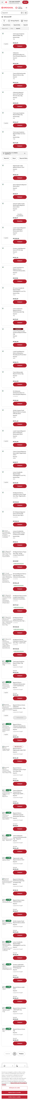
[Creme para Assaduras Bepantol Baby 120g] (7, 665)
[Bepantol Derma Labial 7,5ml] (7, 991)
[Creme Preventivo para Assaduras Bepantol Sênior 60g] (7, 333)
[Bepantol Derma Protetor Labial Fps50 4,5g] (7, 1012)
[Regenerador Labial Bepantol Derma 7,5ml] (7, 170)
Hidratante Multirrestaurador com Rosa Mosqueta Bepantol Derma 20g (19, 54)
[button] (2, 2)
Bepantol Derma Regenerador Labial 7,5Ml (19, 749)
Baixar (25, 2)
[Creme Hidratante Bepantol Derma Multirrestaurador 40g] (7, 313)
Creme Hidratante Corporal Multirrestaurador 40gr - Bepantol (19, 837)
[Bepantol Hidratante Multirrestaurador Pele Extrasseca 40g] (7, 883)
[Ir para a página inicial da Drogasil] (7, 8)
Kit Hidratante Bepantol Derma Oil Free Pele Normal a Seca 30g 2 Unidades (19, 513)
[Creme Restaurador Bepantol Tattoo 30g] (7, 376)
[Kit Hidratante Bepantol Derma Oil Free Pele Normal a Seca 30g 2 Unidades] (7, 516)
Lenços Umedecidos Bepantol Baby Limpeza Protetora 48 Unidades (19, 533)
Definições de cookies (14, 1087)
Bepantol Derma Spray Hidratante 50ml (18, 901)
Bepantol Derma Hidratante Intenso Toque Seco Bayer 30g (19, 769)
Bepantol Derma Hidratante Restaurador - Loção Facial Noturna (19, 684)
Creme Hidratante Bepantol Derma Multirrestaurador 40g (18, 310)
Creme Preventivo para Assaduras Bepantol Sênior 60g (19, 332)
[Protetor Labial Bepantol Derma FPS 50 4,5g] (7, 252)
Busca (12, 28)
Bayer (14, 158)
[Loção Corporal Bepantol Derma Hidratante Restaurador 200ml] (7, 435)
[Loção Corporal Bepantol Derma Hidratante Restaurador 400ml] (7, 232)
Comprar (19, 46)
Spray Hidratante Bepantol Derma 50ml (19, 185)
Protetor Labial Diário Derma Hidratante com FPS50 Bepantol (19, 966)
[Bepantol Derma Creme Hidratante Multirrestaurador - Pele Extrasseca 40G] (7, 709)
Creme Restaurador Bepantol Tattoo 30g (18, 373)
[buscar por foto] (25, 12)
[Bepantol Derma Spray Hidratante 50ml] (7, 904)
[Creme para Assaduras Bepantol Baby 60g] (7, 117)
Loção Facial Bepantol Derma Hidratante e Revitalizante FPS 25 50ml (19, 353)
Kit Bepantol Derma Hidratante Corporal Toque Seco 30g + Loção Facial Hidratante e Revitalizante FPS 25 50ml (19, 641)
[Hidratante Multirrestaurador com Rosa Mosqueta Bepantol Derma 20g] (7, 57)
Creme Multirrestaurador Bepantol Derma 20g (19, 74)
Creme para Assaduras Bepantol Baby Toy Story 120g (19, 133)
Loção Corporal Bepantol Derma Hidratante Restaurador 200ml (19, 432)
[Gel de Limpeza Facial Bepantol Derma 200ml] (7, 925)
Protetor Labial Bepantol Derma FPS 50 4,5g (19, 249)
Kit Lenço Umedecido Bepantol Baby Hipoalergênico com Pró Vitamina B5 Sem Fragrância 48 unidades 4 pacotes (19, 289)
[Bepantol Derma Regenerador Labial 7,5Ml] (7, 751)
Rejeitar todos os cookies (14, 1092)
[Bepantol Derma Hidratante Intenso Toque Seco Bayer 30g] (7, 772)
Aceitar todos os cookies (14, 1097)
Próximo (21, 1053)
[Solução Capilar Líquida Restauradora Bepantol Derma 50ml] (7, 208)
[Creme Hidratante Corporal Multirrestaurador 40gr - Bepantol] (7, 840)
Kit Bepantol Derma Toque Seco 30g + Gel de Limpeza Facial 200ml (19, 553)
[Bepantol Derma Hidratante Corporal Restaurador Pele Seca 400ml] (7, 817)
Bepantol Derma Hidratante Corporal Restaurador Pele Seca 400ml (18, 814)
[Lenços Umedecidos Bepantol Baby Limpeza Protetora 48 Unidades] (7, 535)
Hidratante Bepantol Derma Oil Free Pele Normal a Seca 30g (18, 94)
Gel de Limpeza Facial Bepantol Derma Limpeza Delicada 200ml (19, 412)
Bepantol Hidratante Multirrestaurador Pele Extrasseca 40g (18, 881)
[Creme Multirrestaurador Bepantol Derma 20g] (7, 77)
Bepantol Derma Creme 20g (19, 1030)
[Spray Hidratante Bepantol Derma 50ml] (7, 189)
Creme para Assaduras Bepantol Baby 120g (18, 662)
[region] (14, 1084)
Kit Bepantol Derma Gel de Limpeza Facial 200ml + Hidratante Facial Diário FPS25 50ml (20, 597)
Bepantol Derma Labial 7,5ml (18, 988)
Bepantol (15, 58)
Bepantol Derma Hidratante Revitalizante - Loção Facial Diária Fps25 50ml (19, 726)
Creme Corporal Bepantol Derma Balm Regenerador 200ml (19, 453)
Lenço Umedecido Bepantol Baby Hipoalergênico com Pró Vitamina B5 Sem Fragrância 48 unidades (19, 474)
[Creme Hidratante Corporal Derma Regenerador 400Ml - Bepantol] (7, 794)
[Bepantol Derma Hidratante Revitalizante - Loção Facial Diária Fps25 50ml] (7, 728)
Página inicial (5, 28)
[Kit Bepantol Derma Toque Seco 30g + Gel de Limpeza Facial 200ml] (7, 556)
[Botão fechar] (2, 2)
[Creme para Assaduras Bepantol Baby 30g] (7, 38)
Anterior (8, 1053)
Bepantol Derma (6, 25)
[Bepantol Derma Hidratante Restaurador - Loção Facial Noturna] (7, 686)
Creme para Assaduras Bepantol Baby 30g (18, 34)
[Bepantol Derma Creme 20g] (7, 1033)
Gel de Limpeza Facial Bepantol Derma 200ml (19, 921)
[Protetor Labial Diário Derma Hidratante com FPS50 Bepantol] (7, 968)
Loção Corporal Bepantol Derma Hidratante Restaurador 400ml (19, 229)
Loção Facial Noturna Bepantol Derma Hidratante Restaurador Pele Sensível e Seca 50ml (19, 269)
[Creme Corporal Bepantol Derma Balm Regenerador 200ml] (7, 455)
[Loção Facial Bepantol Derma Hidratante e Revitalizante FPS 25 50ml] (7, 355)
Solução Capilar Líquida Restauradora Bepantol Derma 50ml (19, 205)
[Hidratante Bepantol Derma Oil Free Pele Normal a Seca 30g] (7, 96)
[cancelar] (21, 12)
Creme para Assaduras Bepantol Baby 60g (18, 113)
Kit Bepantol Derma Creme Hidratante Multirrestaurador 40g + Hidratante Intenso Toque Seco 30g (19, 619)
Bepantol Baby (17, 25)
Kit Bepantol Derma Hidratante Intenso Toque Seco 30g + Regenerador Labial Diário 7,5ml (19, 494)
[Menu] (26, 8)
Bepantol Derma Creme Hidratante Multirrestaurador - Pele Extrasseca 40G (19, 706)
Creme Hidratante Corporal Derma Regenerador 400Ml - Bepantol (18, 792)
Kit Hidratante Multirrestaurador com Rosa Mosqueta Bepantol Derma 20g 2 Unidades (19, 393)
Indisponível (20, 717)
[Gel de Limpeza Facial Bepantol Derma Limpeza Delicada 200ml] (7, 414)
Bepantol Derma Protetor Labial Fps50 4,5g (19, 1009)
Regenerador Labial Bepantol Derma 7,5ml (18, 166)
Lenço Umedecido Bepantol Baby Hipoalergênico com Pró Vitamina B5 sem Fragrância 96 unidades (19, 943)
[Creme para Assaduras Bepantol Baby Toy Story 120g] (7, 136)
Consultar (19, 221)
